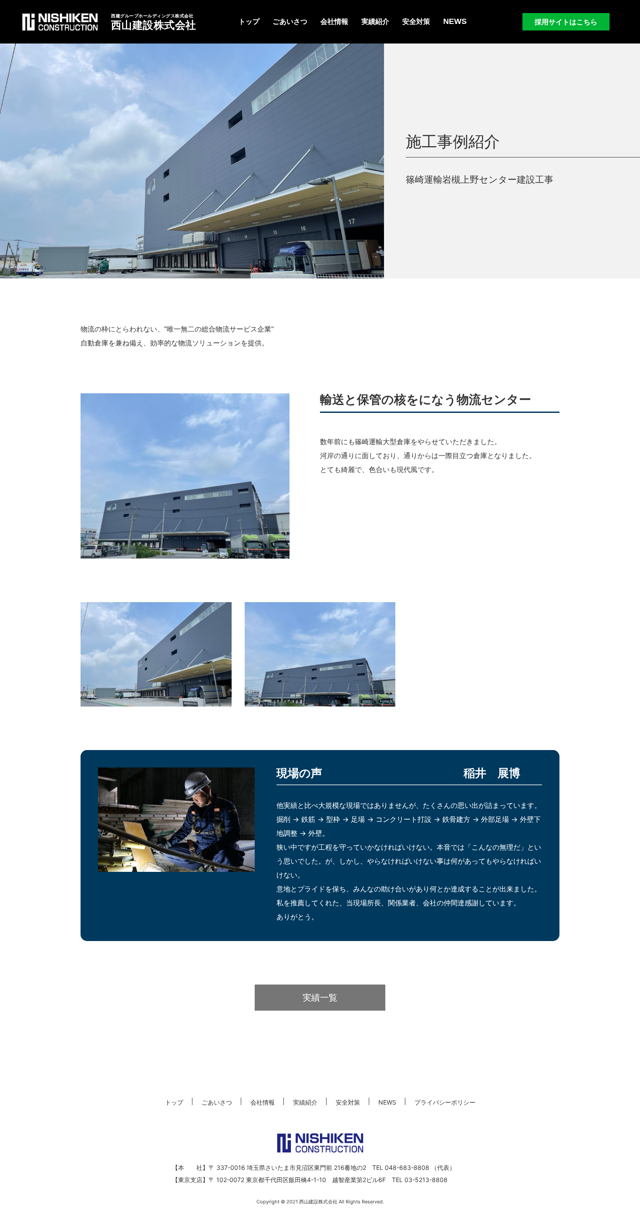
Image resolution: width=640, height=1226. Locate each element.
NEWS (455, 21)
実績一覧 (320, 997)
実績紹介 (375, 21)
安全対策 (416, 21)
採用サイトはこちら (566, 21)
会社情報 (334, 21)
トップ (249, 21)
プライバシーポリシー (444, 1102)
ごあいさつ (290, 21)
